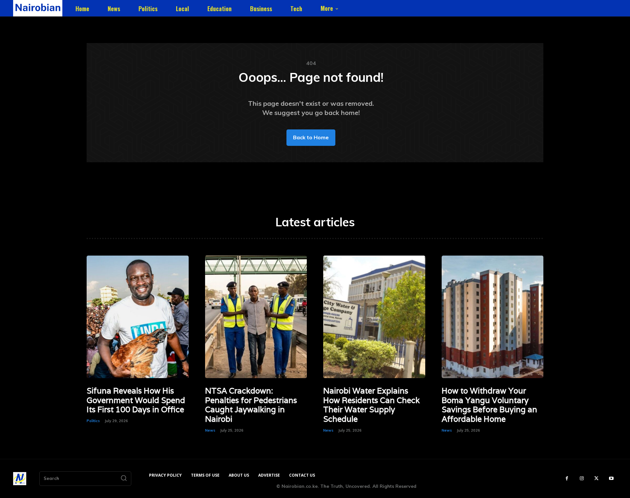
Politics (93, 421)
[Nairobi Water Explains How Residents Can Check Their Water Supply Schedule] (374, 317)
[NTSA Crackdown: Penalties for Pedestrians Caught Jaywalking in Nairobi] (256, 317)
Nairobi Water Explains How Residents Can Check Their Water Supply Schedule (371, 405)
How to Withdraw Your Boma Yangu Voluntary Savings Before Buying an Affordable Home (489, 405)
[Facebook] (567, 478)
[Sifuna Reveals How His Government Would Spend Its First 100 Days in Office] (138, 317)
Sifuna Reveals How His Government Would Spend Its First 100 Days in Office (136, 400)
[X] (596, 478)
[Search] (123, 478)
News (210, 430)
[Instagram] (581, 478)
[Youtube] (611, 478)
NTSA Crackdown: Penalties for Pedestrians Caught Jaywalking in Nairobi (251, 405)
